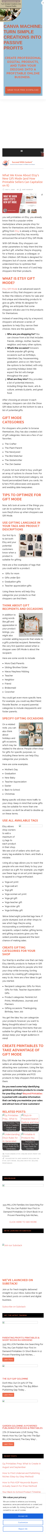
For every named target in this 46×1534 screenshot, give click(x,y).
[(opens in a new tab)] (20, 1371)
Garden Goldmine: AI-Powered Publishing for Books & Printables (22, 1427)
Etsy (17, 231)
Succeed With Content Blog (18, 163)
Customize (23, 1522)
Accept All (23, 1516)
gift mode (11, 1161)
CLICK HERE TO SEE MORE (23, 1222)
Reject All (23, 1529)
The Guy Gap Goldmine (15, 1378)
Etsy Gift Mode (9, 289)
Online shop (26, 1154)
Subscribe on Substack (14, 1306)
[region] (23, 1513)
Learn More (8, 1360)
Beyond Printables (32, 1093)
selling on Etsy (24, 1161)
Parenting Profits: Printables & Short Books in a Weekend (21, 1338)
